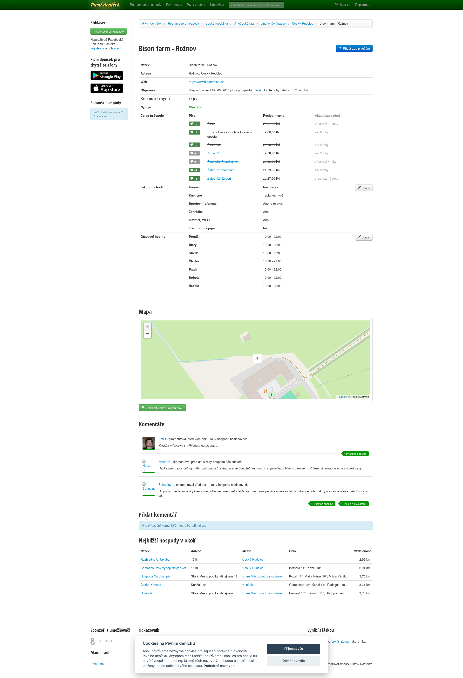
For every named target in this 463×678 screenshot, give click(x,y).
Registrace (362, 4)
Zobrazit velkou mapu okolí (164, 408)
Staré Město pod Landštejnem (263, 576)
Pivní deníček (100, 3)
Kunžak (247, 584)
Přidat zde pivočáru (356, 48)
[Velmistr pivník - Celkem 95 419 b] (149, 489)
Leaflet (342, 397)
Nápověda (217, 4)
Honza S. (164, 461)
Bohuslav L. (166, 484)
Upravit (365, 188)
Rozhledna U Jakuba (155, 559)
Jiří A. (258, 90)
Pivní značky (196, 4)
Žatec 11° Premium (220, 170)
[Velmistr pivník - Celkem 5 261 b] (149, 466)
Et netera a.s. (101, 641)
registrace (97, 48)
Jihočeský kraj (244, 23)
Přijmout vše (293, 649)
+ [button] (147, 326)
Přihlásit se (342, 4)
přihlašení (114, 48)
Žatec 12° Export (219, 178)
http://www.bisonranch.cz (206, 81)
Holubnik (147, 593)
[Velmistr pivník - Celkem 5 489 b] (149, 443)
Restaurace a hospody (145, 4)
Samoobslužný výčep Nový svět (163, 567)
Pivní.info (97, 663)
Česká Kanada (151, 584)
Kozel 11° (214, 153)
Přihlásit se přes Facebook (108, 31)
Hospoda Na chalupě (155, 576)
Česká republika (216, 23)
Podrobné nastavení (219, 666)
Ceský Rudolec (302, 23)
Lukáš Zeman (340, 641)
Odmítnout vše (293, 661)
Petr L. (163, 438)
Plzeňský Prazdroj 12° (222, 161)
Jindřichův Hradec (273, 23)
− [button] (147, 334)
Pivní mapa (174, 4)
